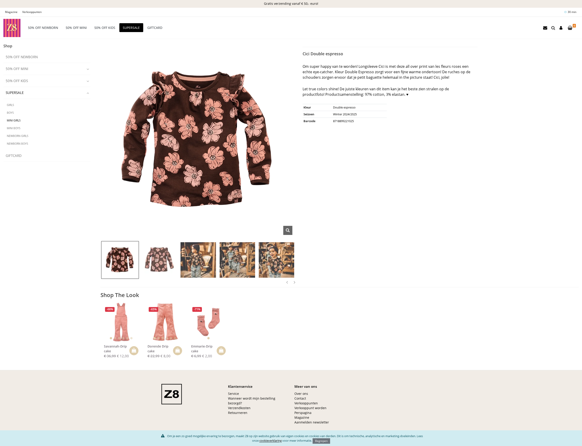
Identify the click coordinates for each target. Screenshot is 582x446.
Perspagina (302, 413)
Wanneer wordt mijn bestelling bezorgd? (251, 400)
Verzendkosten (239, 408)
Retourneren (237, 413)
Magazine (11, 12)
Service (233, 393)
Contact (300, 398)
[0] (570, 28)
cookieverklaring (270, 440)
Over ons (301, 393)
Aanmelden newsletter (311, 422)
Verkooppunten (32, 12)
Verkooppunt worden (310, 408)
